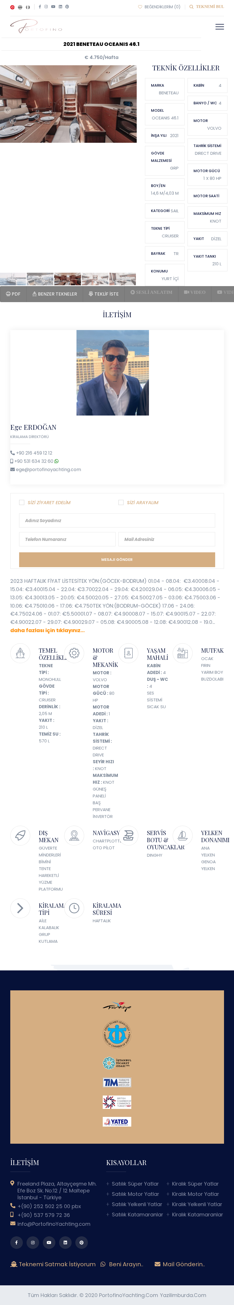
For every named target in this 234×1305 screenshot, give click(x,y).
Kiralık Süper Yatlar (195, 1183)
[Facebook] (40, 6)
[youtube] (49, 1242)
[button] (219, 27)
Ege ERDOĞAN (33, 426)
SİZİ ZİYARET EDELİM (49, 502)
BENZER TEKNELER (57, 294)
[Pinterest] (67, 6)
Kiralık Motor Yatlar (195, 1194)
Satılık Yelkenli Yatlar (137, 1204)
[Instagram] (46, 6)
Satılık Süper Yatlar (135, 1183)
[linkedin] (65, 1242)
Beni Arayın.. (125, 1264)
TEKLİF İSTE (106, 294)
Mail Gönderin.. (183, 1264)
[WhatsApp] (56, 461)
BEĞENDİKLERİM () (162, 7)
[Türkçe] (12, 6)
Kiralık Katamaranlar (197, 1214)
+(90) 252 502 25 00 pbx (49, 1206)
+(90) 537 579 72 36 (43, 1215)
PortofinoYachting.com (128, 1295)
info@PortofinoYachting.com (53, 1223)
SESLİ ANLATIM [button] (153, 292)
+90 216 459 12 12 (34, 453)
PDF (16, 294)
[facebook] (16, 1242)
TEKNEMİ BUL (209, 7)
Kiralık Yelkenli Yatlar (197, 1204)
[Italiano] (28, 6)
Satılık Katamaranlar (137, 1214)
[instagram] (33, 1242)
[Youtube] (53, 6)
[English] (20, 6)
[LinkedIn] (60, 6)
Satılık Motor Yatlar (135, 1194)
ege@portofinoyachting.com (48, 469)
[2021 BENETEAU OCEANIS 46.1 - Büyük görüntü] (67, 104)
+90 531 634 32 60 (34, 461)
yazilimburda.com (183, 1295)
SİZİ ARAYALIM (142, 502)
